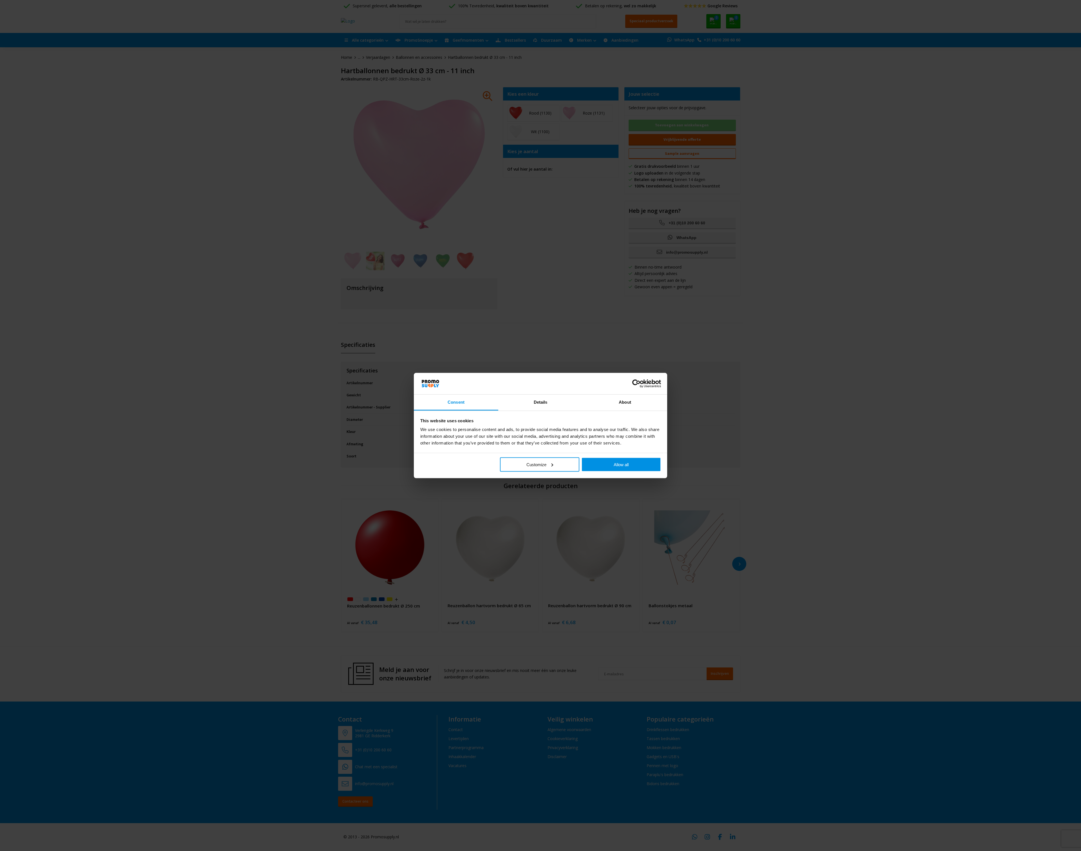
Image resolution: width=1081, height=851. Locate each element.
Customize (536, 464)
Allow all (621, 464)
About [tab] (625, 402)
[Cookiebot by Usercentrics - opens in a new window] (636, 383)
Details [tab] (541, 402)
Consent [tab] (456, 402)
